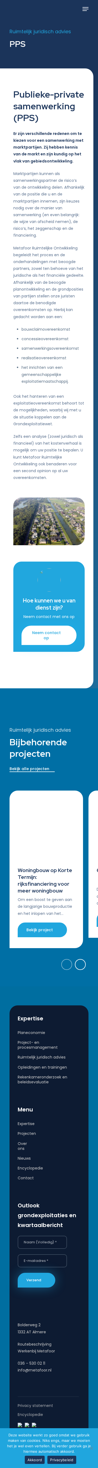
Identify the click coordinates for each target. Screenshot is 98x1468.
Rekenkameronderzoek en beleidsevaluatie (42, 1079)
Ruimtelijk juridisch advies (42, 1057)
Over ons (22, 1146)
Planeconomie (31, 1032)
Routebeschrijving (34, 1344)
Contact (22, 1177)
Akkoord (34, 1460)
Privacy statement (35, 1405)
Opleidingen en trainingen (42, 1067)
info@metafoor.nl (34, 1370)
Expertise (22, 1123)
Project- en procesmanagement (38, 1045)
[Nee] (91, 1448)
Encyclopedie (22, 1168)
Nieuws (22, 1158)
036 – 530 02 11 (31, 1363)
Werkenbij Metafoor (36, 1351)
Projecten (22, 1133)
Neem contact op (46, 635)
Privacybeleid (61, 1460)
